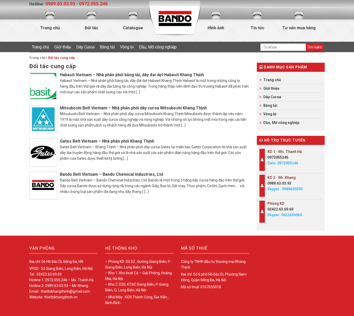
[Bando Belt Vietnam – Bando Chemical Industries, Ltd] (43, 186)
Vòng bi (127, 47)
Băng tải (107, 47)
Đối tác (91, 27)
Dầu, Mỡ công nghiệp (158, 47)
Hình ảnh (216, 27)
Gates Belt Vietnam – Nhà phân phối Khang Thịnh (107, 141)
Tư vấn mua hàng (299, 27)
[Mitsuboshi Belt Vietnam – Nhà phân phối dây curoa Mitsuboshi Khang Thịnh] (43, 119)
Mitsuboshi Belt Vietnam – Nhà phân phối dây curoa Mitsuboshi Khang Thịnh (133, 108)
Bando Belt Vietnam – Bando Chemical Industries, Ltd (111, 174)
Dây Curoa (85, 47)
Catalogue (133, 27)
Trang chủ (50, 27)
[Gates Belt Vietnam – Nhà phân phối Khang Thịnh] (43, 152)
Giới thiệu (62, 47)
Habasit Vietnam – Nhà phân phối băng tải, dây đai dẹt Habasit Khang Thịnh (132, 74)
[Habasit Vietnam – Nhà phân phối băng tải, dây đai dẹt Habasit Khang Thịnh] (43, 86)
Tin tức (257, 27)
